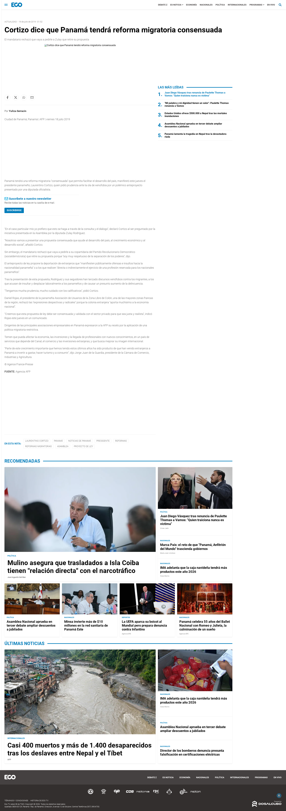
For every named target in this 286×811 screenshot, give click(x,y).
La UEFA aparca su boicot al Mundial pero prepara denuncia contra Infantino (144, 625)
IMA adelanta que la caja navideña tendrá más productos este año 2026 (193, 569)
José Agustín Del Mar (16, 577)
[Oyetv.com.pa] (116, 793)
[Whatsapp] (23, 97)
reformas (121, 441)
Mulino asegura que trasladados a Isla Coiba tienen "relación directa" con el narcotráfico (73, 567)
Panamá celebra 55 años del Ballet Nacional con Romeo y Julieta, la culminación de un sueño (204, 625)
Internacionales (237, 5)
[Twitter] (15, 97)
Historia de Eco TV (39, 800)
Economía (191, 5)
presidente (103, 441)
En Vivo (271, 5)
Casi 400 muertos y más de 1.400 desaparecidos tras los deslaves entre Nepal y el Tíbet (79, 749)
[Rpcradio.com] (156, 793)
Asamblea (62, 446)
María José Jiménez (167, 553)
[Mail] (32, 97)
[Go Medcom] (143, 793)
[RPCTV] (103, 793)
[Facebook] (7, 97)
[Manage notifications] (279, 795)
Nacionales (206, 5)
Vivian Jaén (164, 528)
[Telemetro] (90, 793)
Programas (256, 5)
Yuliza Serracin (17, 111)
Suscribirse (14, 210)
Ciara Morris (164, 576)
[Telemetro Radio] (182, 793)
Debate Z (162, 5)
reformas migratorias (38, 446)
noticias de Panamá (79, 441)
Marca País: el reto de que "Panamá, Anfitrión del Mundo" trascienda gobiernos (193, 547)
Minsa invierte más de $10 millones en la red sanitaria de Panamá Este (86, 625)
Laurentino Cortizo (36, 441)
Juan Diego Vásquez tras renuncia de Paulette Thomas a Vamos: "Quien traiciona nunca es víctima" (195, 94)
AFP (9, 759)
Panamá (58, 441)
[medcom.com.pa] (195, 793)
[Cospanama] (129, 793)
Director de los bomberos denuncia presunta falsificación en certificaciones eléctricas (192, 752)
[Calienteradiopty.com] (169, 793)
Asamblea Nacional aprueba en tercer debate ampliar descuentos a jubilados (31, 625)
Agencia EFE (126, 634)
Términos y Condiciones (16, 800)
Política (220, 5)
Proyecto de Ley (83, 446)
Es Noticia (175, 5)
